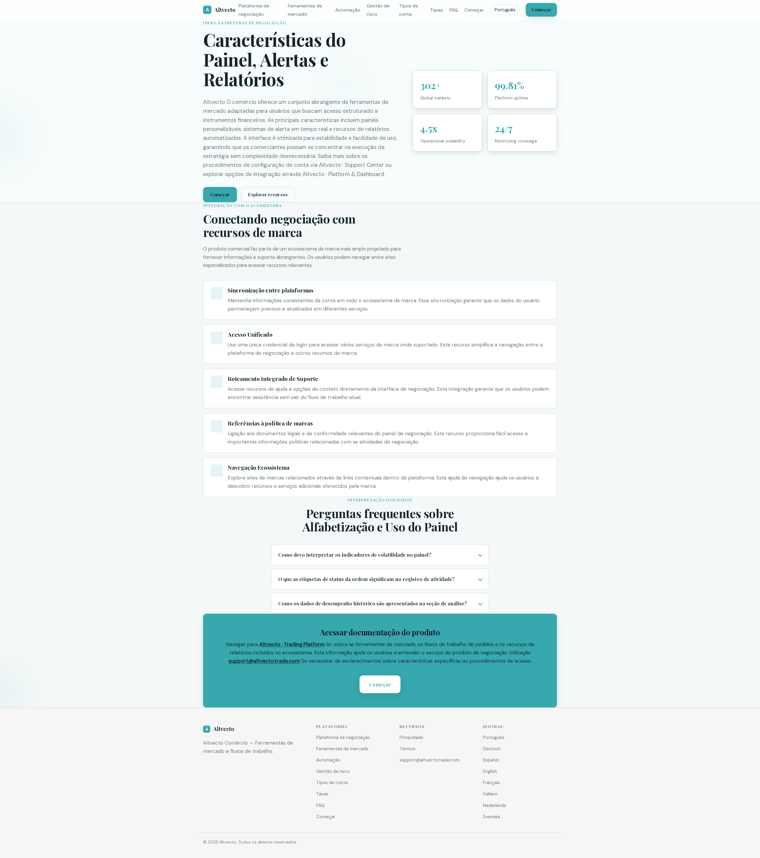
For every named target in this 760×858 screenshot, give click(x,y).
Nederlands (494, 805)
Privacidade (411, 737)
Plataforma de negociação (343, 737)
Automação (347, 10)
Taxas (436, 10)
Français (491, 783)
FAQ (453, 10)
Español (491, 760)
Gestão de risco (333, 771)
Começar (474, 10)
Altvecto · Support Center (351, 165)
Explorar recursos (268, 194)
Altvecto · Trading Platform (292, 644)
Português (505, 9)
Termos (407, 749)
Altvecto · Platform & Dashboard (343, 174)
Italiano (490, 794)
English (490, 771)
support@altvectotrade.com (264, 661)
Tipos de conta (332, 783)
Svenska (491, 817)
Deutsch (492, 749)
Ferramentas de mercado (342, 749)
